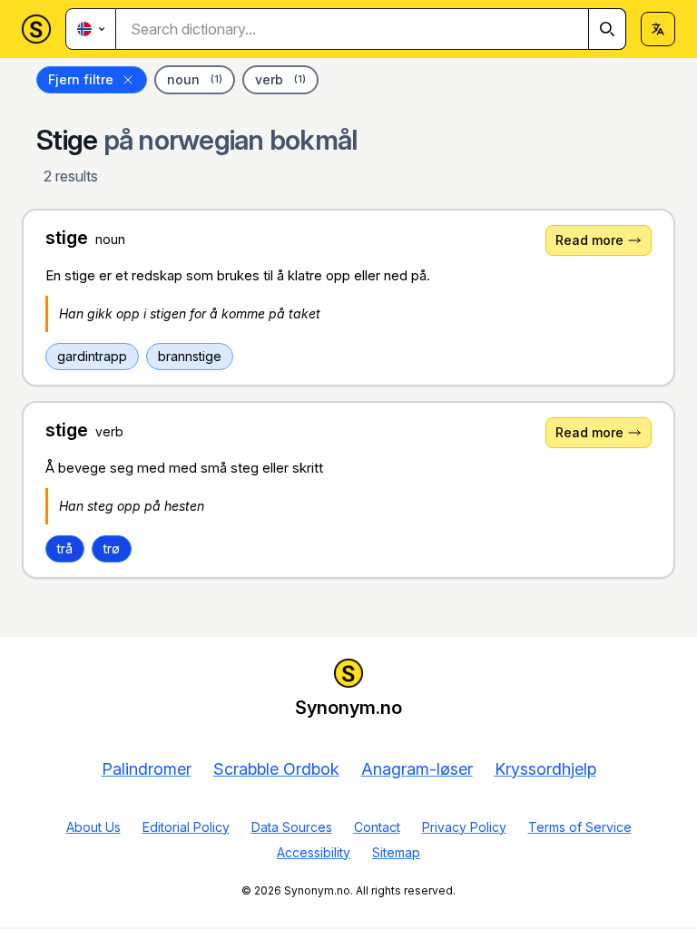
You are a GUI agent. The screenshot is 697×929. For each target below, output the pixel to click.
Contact (377, 827)
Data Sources (291, 827)
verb (280, 79)
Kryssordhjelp (545, 768)
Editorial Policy (186, 827)
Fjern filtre (80, 79)
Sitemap (396, 852)
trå (65, 548)
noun (194, 79)
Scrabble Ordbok (276, 768)
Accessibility (313, 852)
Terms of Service (580, 827)
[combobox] (371, 29)
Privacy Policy (464, 827)
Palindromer (146, 768)
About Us (93, 827)
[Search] (607, 29)
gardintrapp (92, 356)
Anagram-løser (417, 768)
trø (111, 548)
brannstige (189, 356)
